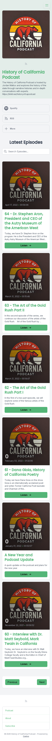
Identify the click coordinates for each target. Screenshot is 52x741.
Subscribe (10, 726)
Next (41, 682)
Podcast (9, 710)
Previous (12, 682)
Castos (26, 736)
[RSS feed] (26, 63)
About (8, 718)
